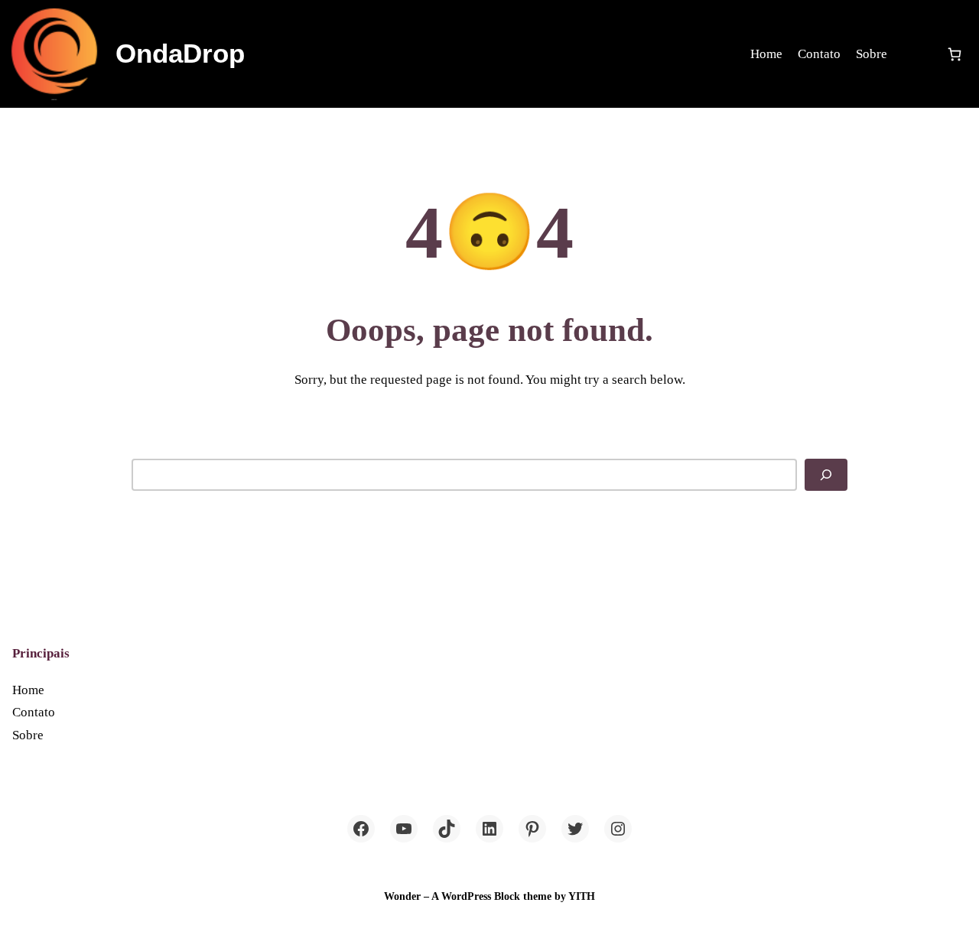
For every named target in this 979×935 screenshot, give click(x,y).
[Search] (826, 475)
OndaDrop (180, 53)
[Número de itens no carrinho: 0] (954, 53)
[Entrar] (915, 53)
